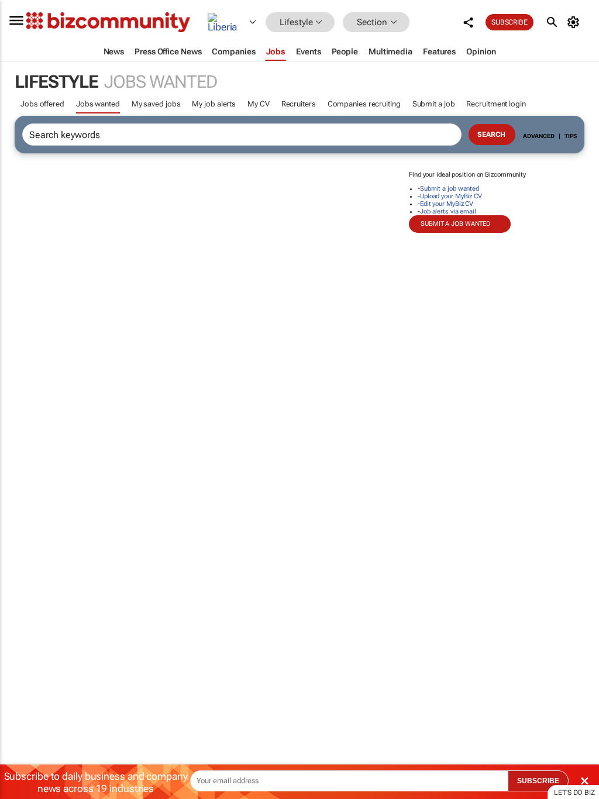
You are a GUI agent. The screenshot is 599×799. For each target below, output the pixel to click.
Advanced (539, 136)
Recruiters (298, 103)
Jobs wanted (98, 103)
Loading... (22, 547)
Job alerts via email (448, 211)
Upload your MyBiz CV (451, 196)
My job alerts (214, 103)
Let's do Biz (574, 792)
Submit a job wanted (449, 188)
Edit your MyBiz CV (446, 204)
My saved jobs (156, 103)
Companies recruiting (364, 103)
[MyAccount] (575, 22)
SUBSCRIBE (538, 781)
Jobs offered (42, 103)
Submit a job (433, 103)
